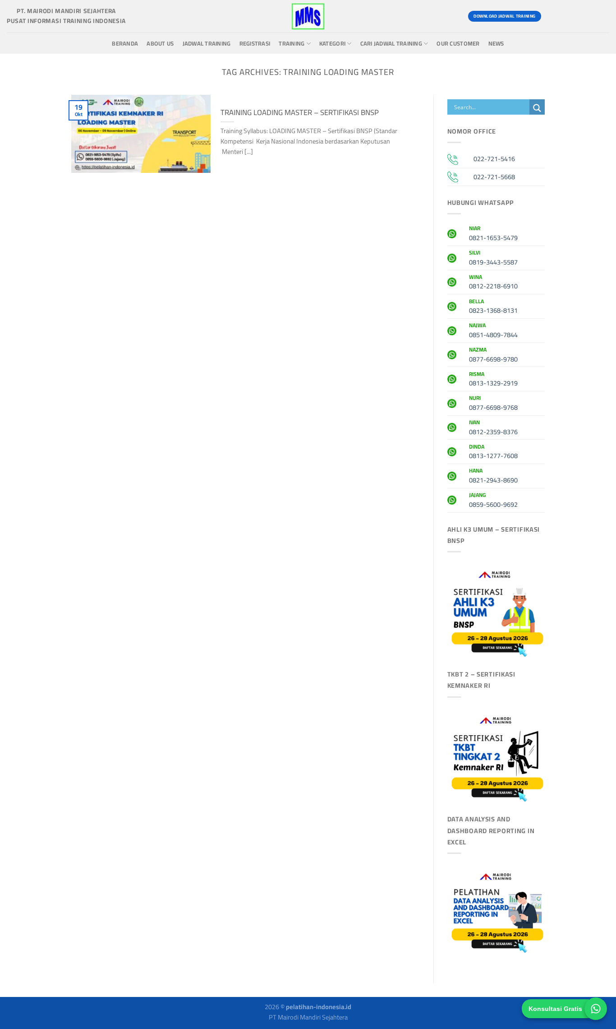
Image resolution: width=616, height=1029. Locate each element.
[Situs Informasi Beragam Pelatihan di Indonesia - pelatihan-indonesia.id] (308, 16)
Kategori (332, 43)
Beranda (125, 43)
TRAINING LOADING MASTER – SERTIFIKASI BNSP (300, 112)
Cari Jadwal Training (391, 43)
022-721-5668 (494, 177)
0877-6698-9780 (493, 355)
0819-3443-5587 (493, 258)
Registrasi (255, 43)
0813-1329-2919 (493, 380)
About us (160, 43)
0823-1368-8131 (493, 307)
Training (291, 43)
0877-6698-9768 (493, 403)
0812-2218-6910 (493, 282)
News (496, 43)
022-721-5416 (494, 159)
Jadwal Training (207, 43)
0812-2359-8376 (493, 428)
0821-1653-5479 (493, 234)
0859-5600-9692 (493, 500)
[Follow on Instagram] (568, 16)
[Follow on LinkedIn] (600, 16)
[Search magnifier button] (537, 108)
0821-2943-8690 (493, 476)
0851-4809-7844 (493, 331)
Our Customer (458, 43)
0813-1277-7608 (493, 452)
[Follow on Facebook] (552, 16)
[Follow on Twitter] (584, 16)
